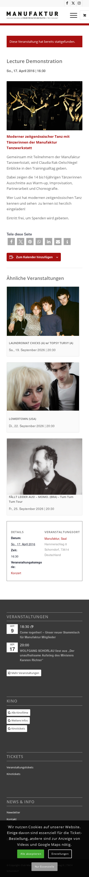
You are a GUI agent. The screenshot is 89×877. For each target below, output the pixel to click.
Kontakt (12, 819)
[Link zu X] (73, 3)
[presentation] (43, 314)
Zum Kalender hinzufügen (34, 257)
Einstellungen (60, 854)
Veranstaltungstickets (20, 767)
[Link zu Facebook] (67, 3)
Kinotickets (13, 774)
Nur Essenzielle (44, 866)
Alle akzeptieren (30, 854)
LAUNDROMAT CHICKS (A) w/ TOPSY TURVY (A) (41, 343)
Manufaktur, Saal (55, 538)
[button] (11, 241)
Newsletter (13, 812)
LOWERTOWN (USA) (22, 419)
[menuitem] (74, 15)
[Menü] (71, 15)
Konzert (16, 573)
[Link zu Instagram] (79, 3)
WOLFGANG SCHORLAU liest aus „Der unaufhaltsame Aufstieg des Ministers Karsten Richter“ (47, 655)
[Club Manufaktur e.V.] (37, 15)
